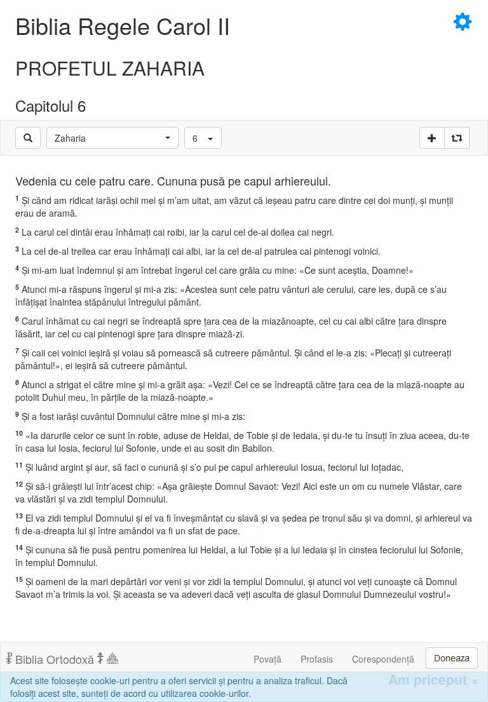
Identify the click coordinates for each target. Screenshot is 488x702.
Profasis (317, 658)
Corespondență (383, 658)
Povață (267, 658)
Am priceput (433, 679)
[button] (112, 138)
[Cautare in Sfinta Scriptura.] (28, 138)
